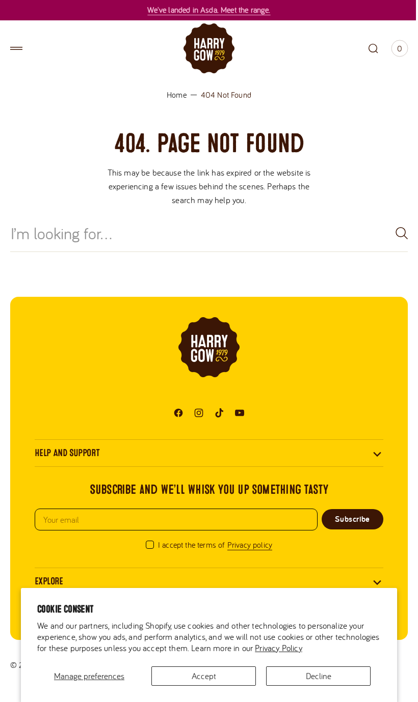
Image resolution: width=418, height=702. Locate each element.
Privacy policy (245, 545)
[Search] (390, 233)
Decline (312, 675)
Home (173, 95)
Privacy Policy (324, 647)
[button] (16, 48)
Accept (200, 675)
